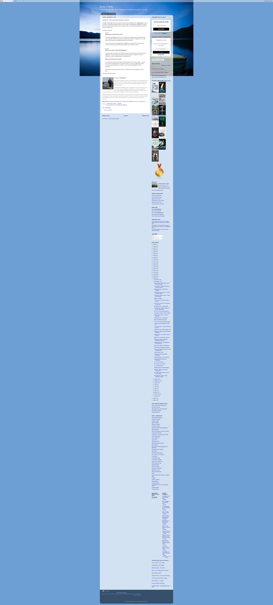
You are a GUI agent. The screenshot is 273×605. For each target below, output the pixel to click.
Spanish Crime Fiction (157, 202)
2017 (154, 261)
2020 (154, 255)
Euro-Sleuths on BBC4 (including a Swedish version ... (162, 287)
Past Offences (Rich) (156, 410)
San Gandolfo (165, 501)
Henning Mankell (110, 104)
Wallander (125, 104)
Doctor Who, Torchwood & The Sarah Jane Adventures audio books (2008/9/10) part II (161, 226)
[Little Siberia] (162, 115)
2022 (154, 251)
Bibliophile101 (165, 520)
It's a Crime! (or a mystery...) (158, 454)
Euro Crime (106, 6)
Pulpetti (153, 477)
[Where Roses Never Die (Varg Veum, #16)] (155, 137)
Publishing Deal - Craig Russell (161, 306)
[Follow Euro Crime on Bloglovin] (158, 60)
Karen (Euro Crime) (164, 183)
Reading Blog (155, 481)
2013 (154, 268)
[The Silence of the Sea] (155, 149)
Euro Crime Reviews (156, 210)
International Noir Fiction (157, 452)
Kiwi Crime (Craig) (156, 407)
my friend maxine (166, 532)
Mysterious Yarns (156, 469)
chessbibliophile (165, 506)
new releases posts (165, 512)
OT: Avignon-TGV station (159, 363)
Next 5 (127, 593)
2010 (154, 274)
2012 (154, 270)
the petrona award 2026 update (165, 516)
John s (163, 515)
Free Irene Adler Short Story (158, 583)
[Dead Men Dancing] (162, 92)
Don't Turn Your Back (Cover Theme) (160, 570)
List (106, 593)
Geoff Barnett (165, 496)
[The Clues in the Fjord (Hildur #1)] (155, 92)
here (114, 73)
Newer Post (105, 115)
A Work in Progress (156, 419)
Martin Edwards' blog (156, 463)
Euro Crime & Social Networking (161, 311)
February (156, 394)
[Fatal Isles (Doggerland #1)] (162, 103)
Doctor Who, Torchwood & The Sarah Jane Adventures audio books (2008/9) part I (160, 222)
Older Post (145, 115)
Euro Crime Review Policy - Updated (160, 72)
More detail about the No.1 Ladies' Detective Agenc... (162, 293)
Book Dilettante (155, 429)
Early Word (154, 451)
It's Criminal (154, 456)
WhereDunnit (105, 101)
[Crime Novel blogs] (159, 178)
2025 (154, 246)
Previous (110, 593)
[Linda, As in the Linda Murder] (162, 149)
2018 (154, 259)
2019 (154, 257)
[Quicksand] (162, 126)
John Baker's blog (156, 457)
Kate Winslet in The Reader (158, 565)
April (155, 390)
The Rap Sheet (155, 489)
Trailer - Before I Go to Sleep (158, 562)
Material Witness (155, 464)
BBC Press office (109, 23)
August (156, 382)
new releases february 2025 (166, 527)
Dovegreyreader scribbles (157, 449)
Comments (156, 238)
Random (117, 593)
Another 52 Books (156, 424)
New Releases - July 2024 (158, 580)
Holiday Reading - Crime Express (161, 357)
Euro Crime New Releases (158, 214)
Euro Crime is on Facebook (158, 68)
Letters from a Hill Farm (157, 461)
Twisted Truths (165, 531)
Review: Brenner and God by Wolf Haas (161, 575)
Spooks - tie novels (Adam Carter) (161, 337)
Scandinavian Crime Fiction (158, 200)
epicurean (136, 601)
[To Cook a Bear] (155, 115)
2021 (154, 253)
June (155, 386)
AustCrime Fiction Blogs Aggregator (160, 427)
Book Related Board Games (160, 319)
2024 (154, 248)
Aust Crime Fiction (156, 426)
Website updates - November (158, 567)
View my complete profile (157, 190)
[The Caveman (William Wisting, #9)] (162, 137)
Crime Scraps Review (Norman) (159, 405)
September (157, 380)
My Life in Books (155, 466)
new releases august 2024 (165, 542)
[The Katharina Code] (155, 126)
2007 (154, 398)
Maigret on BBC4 (158, 298)
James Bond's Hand (158, 352)
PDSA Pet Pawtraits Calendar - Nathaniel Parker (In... (161, 340)
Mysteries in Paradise (156, 468)
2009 (154, 276)
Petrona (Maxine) (156, 412)
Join (103, 593)
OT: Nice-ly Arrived (158, 365)
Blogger (146, 601)
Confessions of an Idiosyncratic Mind (160, 434)
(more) (164, 499)
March (156, 392)
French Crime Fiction (156, 195)
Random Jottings (155, 479)
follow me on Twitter (166, 65)
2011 (154, 272)
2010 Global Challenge (157, 417)
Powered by (158, 33)
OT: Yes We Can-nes (159, 362)
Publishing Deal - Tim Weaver (160, 317)
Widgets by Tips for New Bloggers (166, 557)
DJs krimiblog (155, 444)
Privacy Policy (111, 14)
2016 (154, 263)
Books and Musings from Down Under (160, 431)
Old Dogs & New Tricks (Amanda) (159, 408)
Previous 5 (122, 593)
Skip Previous (132, 593)
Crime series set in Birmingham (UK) (162, 329)
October (156, 379)
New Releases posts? (157, 573)
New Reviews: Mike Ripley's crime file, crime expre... (161, 284)
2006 (154, 400)
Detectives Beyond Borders (158, 443)
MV (163, 546)
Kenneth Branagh (118, 104)
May (155, 388)
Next (113, 593)
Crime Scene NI (155, 438)
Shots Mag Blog (155, 487)
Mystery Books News (156, 471)
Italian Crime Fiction (156, 198)
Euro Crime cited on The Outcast (161, 345)
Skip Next (138, 593)
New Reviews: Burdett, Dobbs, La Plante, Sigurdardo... (161, 309)
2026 (154, 244)
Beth (163, 526)
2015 (154, 264)
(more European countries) (158, 203)
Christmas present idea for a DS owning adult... (161, 373)
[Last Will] (155, 161)
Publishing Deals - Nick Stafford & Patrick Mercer (161, 343)
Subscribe (161, 29)
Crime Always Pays (156, 436)
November (156, 281)
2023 (154, 249)
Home (104, 14)
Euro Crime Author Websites (158, 216)
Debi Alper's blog (155, 441)
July (155, 384)
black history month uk (165, 522)
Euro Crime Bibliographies (158, 212)
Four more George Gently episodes (162, 321)
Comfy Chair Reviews (156, 432)
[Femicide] (155, 103)
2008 (154, 278)
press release (137, 24)
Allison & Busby (155, 422)
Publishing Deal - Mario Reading (161, 367)
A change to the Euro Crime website (162, 313)
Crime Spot (154, 439)
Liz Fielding (164, 551)
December (156, 279)
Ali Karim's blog (155, 421)
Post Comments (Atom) (114, 118)
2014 (154, 266)
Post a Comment (108, 110)
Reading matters (155, 483)
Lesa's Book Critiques (157, 459)
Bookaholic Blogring (122, 592)
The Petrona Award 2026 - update (159, 578)
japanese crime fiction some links (166, 537)
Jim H (163, 511)
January (156, 396)
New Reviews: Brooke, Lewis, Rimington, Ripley (160, 376)
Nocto (153, 473)
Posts (154, 235)
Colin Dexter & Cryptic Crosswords (162, 347)
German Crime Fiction (157, 197)
